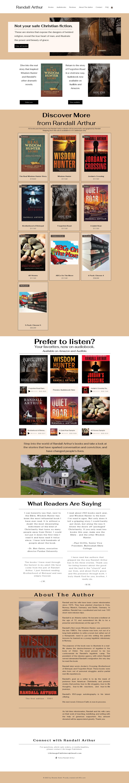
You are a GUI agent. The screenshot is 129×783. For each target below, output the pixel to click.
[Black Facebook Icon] (56, 757)
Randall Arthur (29, 7)
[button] (112, 7)
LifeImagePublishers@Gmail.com (65, 753)
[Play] (29, 391)
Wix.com (82, 777)
